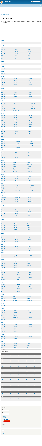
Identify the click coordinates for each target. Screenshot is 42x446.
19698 (26, 399)
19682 (18, 393)
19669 (34, 385)
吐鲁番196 (15, 317)
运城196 (16, 157)
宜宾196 (15, 120)
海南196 (2, 303)
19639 (34, 371)
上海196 (2, 61)
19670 (2, 388)
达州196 (3, 117)
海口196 (3, 305)
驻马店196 (15, 171)
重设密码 (4, 417)
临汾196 (16, 155)
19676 (10, 390)
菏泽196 (3, 208)
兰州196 (15, 324)
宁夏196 (2, 334)
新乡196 (3, 164)
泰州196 (3, 94)
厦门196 (16, 246)
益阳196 (18, 276)
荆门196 (3, 110)
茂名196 (16, 51)
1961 (2, 358)
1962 (2, 363)
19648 (26, 376)
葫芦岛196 (16, 86)
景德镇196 (29, 265)
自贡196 (30, 119)
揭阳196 (16, 49)
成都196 (3, 115)
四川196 (2, 113)
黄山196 (3, 227)
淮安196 (3, 92)
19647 (18, 376)
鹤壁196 (3, 169)
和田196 (3, 312)
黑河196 (31, 187)
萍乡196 (3, 267)
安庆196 (3, 225)
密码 (3, 412)
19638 (26, 371)
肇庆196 (29, 55)
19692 (18, 398)
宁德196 (29, 246)
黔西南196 (29, 300)
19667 (18, 385)
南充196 (30, 126)
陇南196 (3, 330)
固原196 (3, 338)
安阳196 (29, 162)
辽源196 (3, 180)
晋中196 (16, 154)
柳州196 (30, 284)
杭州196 (16, 236)
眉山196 (30, 115)
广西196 (2, 282)
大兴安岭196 (3, 188)
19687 (18, 395)
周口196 (29, 169)
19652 (18, 379)
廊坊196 (3, 145)
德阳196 (30, 124)
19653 (26, 379)
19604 (34, 355)
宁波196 (16, 237)
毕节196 (3, 300)
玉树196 (3, 347)
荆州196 (33, 103)
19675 (2, 390)
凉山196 (15, 122)
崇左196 (3, 291)
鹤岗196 (3, 192)
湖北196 (2, 101)
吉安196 (3, 265)
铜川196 (3, 136)
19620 (2, 364)
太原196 (16, 152)
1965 (2, 377)
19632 (18, 369)
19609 (34, 356)
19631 (10, 369)
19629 (34, 366)
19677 (18, 390)
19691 (10, 398)
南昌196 (3, 262)
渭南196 (16, 133)
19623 (26, 364)
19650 (2, 379)
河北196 (2, 139)
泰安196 (29, 211)
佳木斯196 (3, 187)
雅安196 (30, 122)
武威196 (30, 326)
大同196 (29, 152)
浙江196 (2, 233)
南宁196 (18, 284)
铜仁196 (29, 298)
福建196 (2, 244)
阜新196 (3, 84)
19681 (10, 393)
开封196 (29, 166)
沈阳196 (3, 78)
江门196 (29, 51)
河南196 (2, 160)
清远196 (29, 57)
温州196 (16, 239)
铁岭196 (15, 80)
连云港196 (16, 91)
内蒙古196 (3, 195)
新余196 (15, 267)
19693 (26, 398)
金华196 (3, 241)
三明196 (16, 250)
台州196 (3, 239)
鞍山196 (30, 80)
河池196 (30, 288)
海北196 (3, 343)
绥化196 (17, 187)
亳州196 (3, 231)
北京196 (2, 40)
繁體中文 (4, 433)
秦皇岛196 (18, 147)
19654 (34, 379)
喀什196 (3, 310)
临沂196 (3, 213)
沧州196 (17, 145)
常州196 (15, 94)
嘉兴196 (3, 237)
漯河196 (3, 171)
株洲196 (3, 274)
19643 (26, 374)
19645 (2, 376)
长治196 (29, 154)
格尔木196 (29, 347)
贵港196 (30, 290)
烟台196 (29, 209)
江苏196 (2, 88)
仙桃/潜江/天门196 (15, 110)
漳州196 (29, 248)
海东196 (28, 343)
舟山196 (16, 241)
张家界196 (3, 279)
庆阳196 (15, 326)
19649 (34, 376)
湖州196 (29, 236)
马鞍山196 (29, 223)
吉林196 (2, 174)
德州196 (16, 209)
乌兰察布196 (17, 199)
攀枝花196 (16, 119)
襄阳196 (33, 106)
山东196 (2, 205)
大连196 (3, 80)
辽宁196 (2, 76)
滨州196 (29, 213)
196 (7, 401)
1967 (2, 387)
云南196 (2, 252)
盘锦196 (3, 86)
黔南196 (3, 298)
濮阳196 (14, 169)
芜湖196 (3, 223)
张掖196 (3, 328)
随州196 (3, 105)
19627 (18, 366)
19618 (26, 361)
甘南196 (15, 330)
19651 (10, 379)
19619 (34, 361)
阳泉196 (3, 154)
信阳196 (3, 166)
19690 (2, 398)
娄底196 (30, 276)
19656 (10, 380)
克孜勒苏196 (30, 314)
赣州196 (15, 265)
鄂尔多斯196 (17, 201)
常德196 (3, 276)
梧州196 (18, 286)
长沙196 (18, 272)
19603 (26, 355)
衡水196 (31, 145)
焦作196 (29, 168)
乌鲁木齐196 (30, 312)
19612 (18, 360)
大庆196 (31, 188)
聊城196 (29, 215)
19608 (26, 356)
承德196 (17, 143)
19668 (26, 385)
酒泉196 (15, 328)
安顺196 (3, 296)
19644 (34, 374)
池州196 (28, 229)
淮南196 (15, 223)
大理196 (3, 257)
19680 (2, 393)
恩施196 (13, 106)
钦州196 (18, 288)
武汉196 (3, 103)
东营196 (3, 215)
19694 (34, 398)
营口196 (30, 78)
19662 (18, 384)
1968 (2, 391)
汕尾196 (16, 48)
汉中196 (16, 135)
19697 (18, 399)
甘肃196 (2, 322)
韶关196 (3, 53)
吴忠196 (30, 336)
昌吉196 (15, 312)
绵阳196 (15, 126)
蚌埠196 (28, 222)
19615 (2, 361)
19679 (34, 390)
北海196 (3, 290)
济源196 (14, 168)
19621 (10, 364)
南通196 (15, 92)
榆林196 (3, 133)
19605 (2, 356)
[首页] (2, 2)
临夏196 (3, 324)
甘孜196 (3, 124)
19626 (10, 366)
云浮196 (3, 58)
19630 (2, 369)
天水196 (30, 328)
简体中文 (4, 431)
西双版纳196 (15, 255)
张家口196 (3, 143)
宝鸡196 (29, 135)
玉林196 (30, 286)
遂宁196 (15, 117)
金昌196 (3, 331)
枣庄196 (16, 215)
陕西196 (2, 129)
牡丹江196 (32, 185)
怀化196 (18, 277)
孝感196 (13, 108)
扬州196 (30, 94)
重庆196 (2, 71)
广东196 (2, 45)
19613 (26, 360)
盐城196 (3, 91)
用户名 (3, 409)
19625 (2, 366)
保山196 (14, 257)
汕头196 (29, 53)
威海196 (16, 213)
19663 (26, 384)
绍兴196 (29, 237)
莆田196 (3, 248)
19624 (34, 364)
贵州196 (2, 294)
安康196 (3, 135)
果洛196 (28, 345)
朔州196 (3, 157)
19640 (2, 374)
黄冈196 (3, 106)
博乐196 (3, 315)
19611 (10, 360)
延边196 (29, 176)
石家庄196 (18, 141)
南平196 (29, 250)
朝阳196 (30, 84)
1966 (2, 382)
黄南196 (3, 345)
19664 (34, 384)
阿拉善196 (17, 203)
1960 (2, 353)
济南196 (16, 208)
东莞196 (29, 58)
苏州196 (30, 91)
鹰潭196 (15, 262)
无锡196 (15, 96)
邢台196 (3, 147)
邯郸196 (3, 141)
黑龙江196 (3, 183)
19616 (10, 361)
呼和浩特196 (17, 197)
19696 (10, 399)
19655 (2, 380)
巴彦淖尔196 (30, 201)
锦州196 (15, 78)
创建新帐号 (5, 416)
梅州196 (16, 53)
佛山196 (16, 55)
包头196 (29, 197)
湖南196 (2, 270)
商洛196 (29, 133)
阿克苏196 (15, 314)
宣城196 (15, 229)
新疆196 (2, 308)
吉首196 (30, 277)
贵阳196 (14, 296)
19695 (2, 399)
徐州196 (3, 98)
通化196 (16, 178)
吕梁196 (29, 155)
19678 (26, 390)
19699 (34, 399)
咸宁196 (33, 105)
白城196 (29, 178)
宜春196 (28, 263)
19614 (34, 360)
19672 (18, 388)
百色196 (3, 288)
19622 (18, 364)
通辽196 (29, 199)
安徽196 (2, 219)
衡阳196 (18, 274)
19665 (2, 385)
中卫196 (15, 338)
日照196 (3, 217)
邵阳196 (3, 277)
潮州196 (16, 58)
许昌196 (14, 164)
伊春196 (17, 188)
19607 (18, 356)
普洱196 (3, 255)
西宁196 (15, 343)
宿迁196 (30, 96)
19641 (10, 374)
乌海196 (3, 199)
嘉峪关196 (16, 331)
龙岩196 (3, 250)
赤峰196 (3, 201)
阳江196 (3, 49)
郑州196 (14, 162)
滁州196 (3, 222)
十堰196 (3, 108)
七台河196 (3, 190)
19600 (2, 355)
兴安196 (3, 203)
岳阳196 (3, 272)
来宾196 (18, 291)
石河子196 (3, 317)
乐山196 (3, 122)
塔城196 (15, 310)
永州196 (18, 279)
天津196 (2, 66)
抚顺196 (3, 82)
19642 (18, 374)
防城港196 (3, 284)
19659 (34, 380)
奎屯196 (29, 315)
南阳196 (14, 166)
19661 (10, 384)
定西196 (30, 324)
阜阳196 (28, 225)
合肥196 (15, 222)
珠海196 (3, 51)
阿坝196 (15, 124)
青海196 (2, 341)
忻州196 (3, 152)
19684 (34, 393)
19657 (18, 380)
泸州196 (3, 120)
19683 (26, 393)
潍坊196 (3, 211)
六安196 (15, 227)
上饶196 (3, 263)
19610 (2, 360)
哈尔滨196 (3, 185)
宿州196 (15, 225)
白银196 (30, 330)
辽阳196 (15, 84)
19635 (2, 371)
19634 (34, 369)
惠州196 (29, 48)
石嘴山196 (16, 336)
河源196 (16, 57)
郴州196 (30, 274)
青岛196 (29, 208)
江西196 (2, 259)
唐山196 (31, 143)
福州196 (3, 246)
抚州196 (15, 263)
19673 (26, 388)
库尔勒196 (30, 317)
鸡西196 (31, 190)
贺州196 (18, 290)
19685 (2, 395)
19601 (10, 355)
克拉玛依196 (15, 315)
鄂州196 (33, 108)
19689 (34, 395)
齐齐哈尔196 (17, 185)
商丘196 (3, 162)
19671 (10, 388)
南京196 (3, 96)
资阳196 (15, 115)
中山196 (29, 49)
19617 (18, 361)
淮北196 (28, 227)
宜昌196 (13, 103)
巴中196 (3, 119)
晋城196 (3, 155)
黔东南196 (15, 298)
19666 (10, 385)
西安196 (3, 131)
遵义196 (29, 296)
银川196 (3, 336)
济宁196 (16, 211)
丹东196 (30, 82)
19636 (10, 371)
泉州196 (16, 248)
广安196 (30, 117)
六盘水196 (15, 300)
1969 (2, 396)
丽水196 (29, 239)
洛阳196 (3, 168)
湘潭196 (30, 272)
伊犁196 (3, 319)
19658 (26, 380)
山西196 (2, 150)
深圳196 (3, 55)
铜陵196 (3, 229)
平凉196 (3, 326)
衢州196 (3, 236)
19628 (26, 366)
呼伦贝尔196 (3, 197)
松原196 (16, 180)
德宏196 (31, 255)
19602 (18, 355)
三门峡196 (29, 171)
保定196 (31, 141)
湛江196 (3, 57)
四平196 (3, 178)
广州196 (3, 48)
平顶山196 (29, 164)
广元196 (3, 126)
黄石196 (13, 105)
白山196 (29, 180)
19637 (18, 371)
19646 (10, 376)
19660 (2, 384)
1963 (2, 368)
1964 (2, 372)
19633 (26, 369)
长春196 (3, 176)
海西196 (15, 347)
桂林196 (3, 286)
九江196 (28, 262)
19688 (26, 395)
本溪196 (15, 82)
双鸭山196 (17, 190)
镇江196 (30, 92)
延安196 (29, 131)
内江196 (30, 120)
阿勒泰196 (3, 314)
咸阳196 (16, 131)
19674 (34, 388)
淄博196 (3, 209)
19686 (10, 395)
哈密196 (29, 310)
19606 (10, 356)
